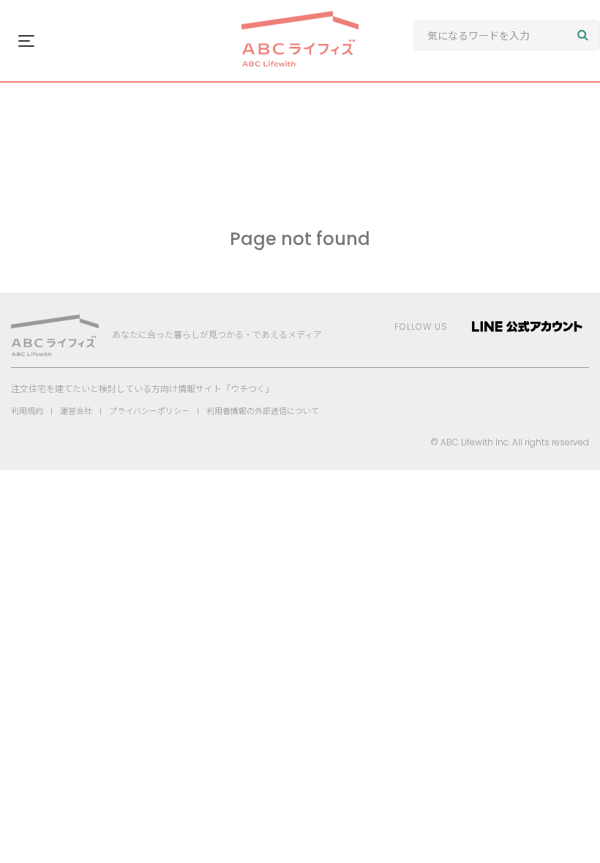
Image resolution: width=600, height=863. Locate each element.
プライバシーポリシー (149, 411)
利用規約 (27, 411)
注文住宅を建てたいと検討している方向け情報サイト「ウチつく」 (142, 388)
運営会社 (76, 411)
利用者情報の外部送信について (262, 411)
